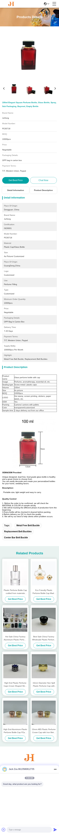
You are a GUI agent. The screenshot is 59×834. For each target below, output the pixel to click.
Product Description (43, 190)
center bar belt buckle (16, 537)
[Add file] (3, 830)
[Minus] (55, 769)
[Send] (55, 830)
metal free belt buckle (28, 525)
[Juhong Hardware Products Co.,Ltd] (11, 3)
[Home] (29, 761)
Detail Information (15, 190)
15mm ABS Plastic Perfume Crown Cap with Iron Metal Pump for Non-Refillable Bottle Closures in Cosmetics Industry (44, 731)
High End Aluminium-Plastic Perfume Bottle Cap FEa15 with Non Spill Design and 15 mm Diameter (15, 731)
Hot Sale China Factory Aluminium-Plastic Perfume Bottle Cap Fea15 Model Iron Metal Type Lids (15, 638)
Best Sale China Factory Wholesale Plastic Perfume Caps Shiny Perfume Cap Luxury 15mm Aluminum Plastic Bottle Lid (43, 638)
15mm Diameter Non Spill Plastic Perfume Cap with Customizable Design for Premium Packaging (44, 684)
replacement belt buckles (18, 531)
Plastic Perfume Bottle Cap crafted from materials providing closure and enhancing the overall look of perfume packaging (15, 592)
